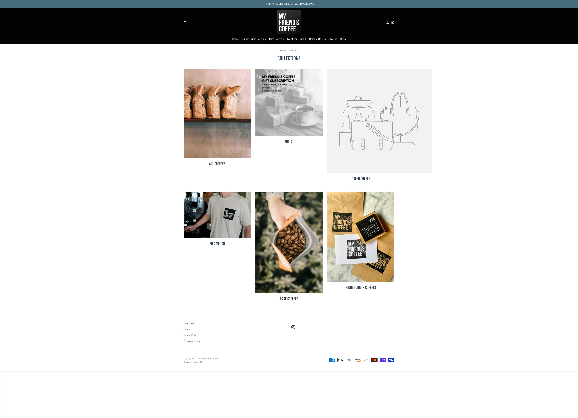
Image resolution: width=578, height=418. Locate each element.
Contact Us (315, 39)
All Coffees (217, 164)
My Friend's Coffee (210, 358)
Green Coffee (361, 179)
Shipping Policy (192, 341)
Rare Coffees (276, 39)
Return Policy (191, 335)
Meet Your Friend (296, 39)
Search (187, 329)
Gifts (343, 39)
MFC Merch (330, 39)
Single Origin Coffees (254, 39)
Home (235, 39)
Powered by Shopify (193, 362)
